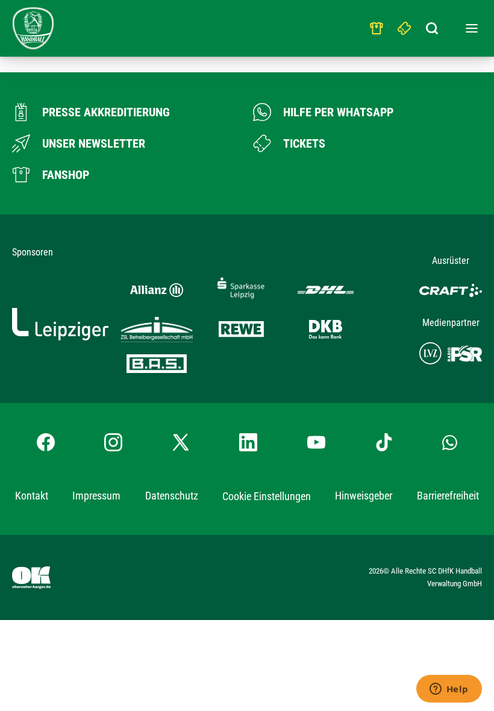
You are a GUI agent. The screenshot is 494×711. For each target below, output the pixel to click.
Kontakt (31, 495)
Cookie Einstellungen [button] (266, 496)
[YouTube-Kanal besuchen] (316, 442)
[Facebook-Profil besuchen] (46, 442)
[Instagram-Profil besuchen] (113, 442)
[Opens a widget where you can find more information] (449, 690)
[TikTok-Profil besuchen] (384, 442)
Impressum (96, 495)
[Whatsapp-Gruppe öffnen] (449, 442)
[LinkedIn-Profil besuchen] (248, 442)
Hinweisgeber (363, 495)
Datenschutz (171, 495)
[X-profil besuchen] (181, 442)
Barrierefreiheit (448, 495)
